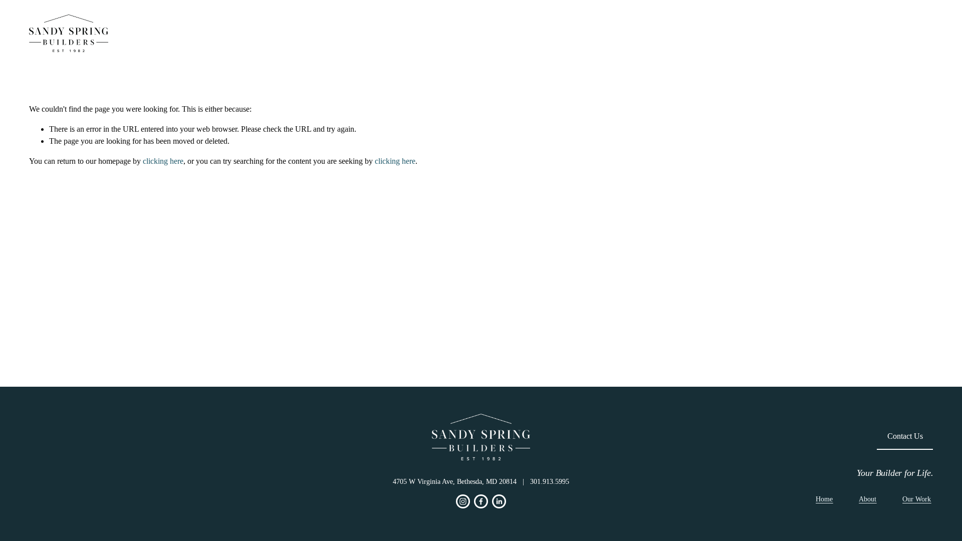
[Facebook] (481, 501)
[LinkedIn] (499, 501)
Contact (910, 33)
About (843, 33)
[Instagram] (463, 501)
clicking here (163, 161)
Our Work (788, 33)
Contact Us (905, 436)
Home (732, 33)
